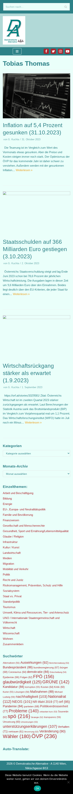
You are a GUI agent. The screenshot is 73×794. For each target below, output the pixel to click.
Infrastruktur (10, 541)
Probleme (24, 710)
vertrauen (15, 731)
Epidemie (11, 677)
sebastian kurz (48, 711)
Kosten (47, 687)
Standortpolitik (11, 601)
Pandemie (13, 706)
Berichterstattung (59, 663)
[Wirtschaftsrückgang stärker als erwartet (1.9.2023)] (36, 318)
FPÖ (43, 676)
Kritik (59, 687)
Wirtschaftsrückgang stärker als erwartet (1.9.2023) (28, 373)
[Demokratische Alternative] (15, 30)
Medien (7, 558)
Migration (8, 563)
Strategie (37, 717)
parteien (31, 706)
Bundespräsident (18, 667)
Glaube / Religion (13, 536)
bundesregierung (46, 667)
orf (64, 702)
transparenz (52, 717)
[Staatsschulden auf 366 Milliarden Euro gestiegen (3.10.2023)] (36, 194)
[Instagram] (60, 51)
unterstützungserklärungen (30, 726)
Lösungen (21, 692)
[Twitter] (53, 51)
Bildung (7, 498)
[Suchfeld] (65, 6)
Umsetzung (11, 722)
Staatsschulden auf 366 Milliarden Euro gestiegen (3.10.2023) (35, 249)
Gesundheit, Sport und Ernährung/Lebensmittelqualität (36, 531)
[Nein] (68, 782)
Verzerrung (31, 732)
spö (19, 716)
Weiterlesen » (24, 170)
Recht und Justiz (13, 580)
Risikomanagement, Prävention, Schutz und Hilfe (33, 585)
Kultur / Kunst (11, 547)
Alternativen (11, 663)
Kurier (8, 692)
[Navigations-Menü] (17, 51)
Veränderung (52, 731)
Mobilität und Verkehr (15, 569)
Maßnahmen (42, 691)
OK (37, 788)
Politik (6, 574)
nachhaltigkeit (31, 697)
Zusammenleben (13, 644)
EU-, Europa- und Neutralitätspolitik (24, 509)
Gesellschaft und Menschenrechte (24, 525)
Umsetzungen (29, 722)
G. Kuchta (13, 139)
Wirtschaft (9, 627)
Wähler (17, 736)
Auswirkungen (34, 662)
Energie (7, 503)
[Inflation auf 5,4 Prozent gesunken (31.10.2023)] (36, 117)
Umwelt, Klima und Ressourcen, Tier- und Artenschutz (36, 612)
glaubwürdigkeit (22, 682)
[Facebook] (46, 51)
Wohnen (8, 638)
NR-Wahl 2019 (45, 701)
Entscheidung (58, 672)
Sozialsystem (11, 590)
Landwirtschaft (12, 552)
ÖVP (44, 736)
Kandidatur (13, 687)
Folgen (26, 677)
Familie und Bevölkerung (18, 514)
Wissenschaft (11, 633)
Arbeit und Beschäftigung (18, 493)
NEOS (22, 702)
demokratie (38, 672)
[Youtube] (67, 51)
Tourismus (9, 607)
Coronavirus (17, 672)
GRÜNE (55, 681)
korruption (32, 687)
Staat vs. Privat (12, 596)
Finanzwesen (11, 520)
